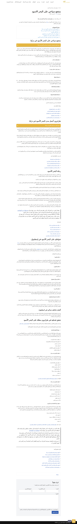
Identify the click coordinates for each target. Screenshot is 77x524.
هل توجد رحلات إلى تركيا (55, 233)
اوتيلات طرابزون (33, 424)
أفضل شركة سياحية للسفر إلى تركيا (53, 452)
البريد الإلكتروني (41, 488)
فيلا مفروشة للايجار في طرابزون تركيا (52, 454)
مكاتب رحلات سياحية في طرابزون (53, 161)
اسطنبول (38, 249)
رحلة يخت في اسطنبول (55, 115)
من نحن (38, 1)
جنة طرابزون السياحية (23, 210)
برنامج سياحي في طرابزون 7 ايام (53, 231)
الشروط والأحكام (18, 1)
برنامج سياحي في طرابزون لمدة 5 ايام (52, 467)
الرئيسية (51, 1)
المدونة (47, 1)
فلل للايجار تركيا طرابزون (41, 424)
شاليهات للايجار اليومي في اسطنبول (53, 113)
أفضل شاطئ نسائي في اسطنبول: (50, 35)
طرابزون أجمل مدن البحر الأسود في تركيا (50, 30)
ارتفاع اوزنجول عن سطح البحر (54, 458)
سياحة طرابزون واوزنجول (55, 159)
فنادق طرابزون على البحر (24, 323)
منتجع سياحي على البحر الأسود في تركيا (50, 29)
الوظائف (34, 1)
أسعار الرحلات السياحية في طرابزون (53, 235)
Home (60, 7)
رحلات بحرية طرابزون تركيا (54, 225)
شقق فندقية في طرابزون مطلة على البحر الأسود (48, 37)
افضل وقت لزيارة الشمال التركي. (53, 111)
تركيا (47, 22)
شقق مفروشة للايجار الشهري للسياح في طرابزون (47, 378)
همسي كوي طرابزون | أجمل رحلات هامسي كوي (51, 465)
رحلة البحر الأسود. (55, 32)
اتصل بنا (43, 1)
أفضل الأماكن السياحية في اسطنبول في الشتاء (51, 456)
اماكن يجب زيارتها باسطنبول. (54, 109)
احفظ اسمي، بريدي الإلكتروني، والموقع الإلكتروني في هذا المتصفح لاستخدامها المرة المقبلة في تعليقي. (39, 509)
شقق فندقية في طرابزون (51, 424)
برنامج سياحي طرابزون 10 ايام (54, 460)
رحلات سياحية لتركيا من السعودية (53, 165)
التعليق (57, 493)
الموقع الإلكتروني (28, 488)
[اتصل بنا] (73, 521)
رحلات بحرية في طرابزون (55, 227)
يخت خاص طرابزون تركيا (55, 229)
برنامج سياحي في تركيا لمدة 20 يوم (53, 117)
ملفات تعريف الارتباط (27, 1)
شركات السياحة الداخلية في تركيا (53, 163)
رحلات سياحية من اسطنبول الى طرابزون (52, 167)
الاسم (57, 488)
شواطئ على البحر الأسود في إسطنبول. (50, 33)
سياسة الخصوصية (10, 1)
